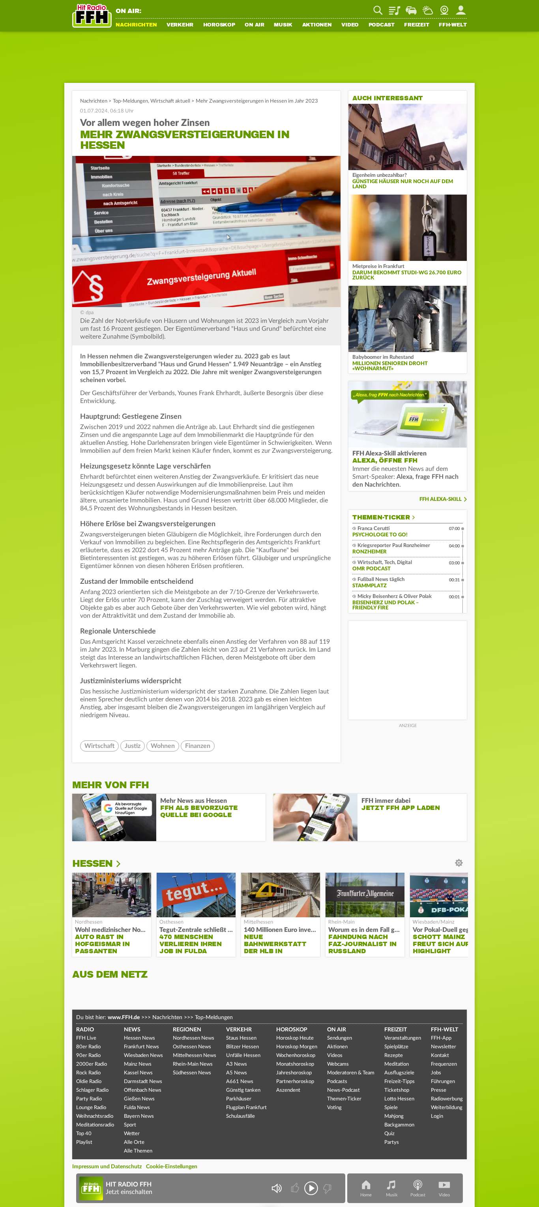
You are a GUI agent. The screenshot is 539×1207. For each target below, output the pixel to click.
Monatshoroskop (295, 1064)
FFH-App (441, 1038)
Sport (130, 1125)
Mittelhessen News (194, 1055)
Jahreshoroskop (294, 1073)
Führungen (443, 1081)
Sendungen (339, 1038)
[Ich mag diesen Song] (296, 1188)
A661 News (239, 1081)
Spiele (391, 1107)
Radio (85, 1030)
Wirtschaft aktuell (170, 101)
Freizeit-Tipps (399, 1081)
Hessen (92, 864)
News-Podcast (343, 1090)
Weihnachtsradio (94, 1116)
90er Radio (88, 1055)
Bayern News (139, 1116)
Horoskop (219, 25)
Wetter (428, 7)
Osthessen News (192, 1047)
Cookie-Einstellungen (171, 1167)
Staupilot (411, 7)
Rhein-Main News (193, 1064)
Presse (438, 1090)
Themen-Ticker (381, 517)
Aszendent (288, 1090)
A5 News (236, 1073)
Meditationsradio (95, 1125)
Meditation (396, 1064)
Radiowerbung (447, 1099)
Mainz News (138, 1064)
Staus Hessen (241, 1038)
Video (350, 25)
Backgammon (399, 1125)
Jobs (436, 1073)
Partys (391, 1142)
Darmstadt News (143, 1081)
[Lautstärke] (276, 1188)
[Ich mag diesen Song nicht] (326, 1188)
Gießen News (139, 1099)
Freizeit (416, 25)
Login (437, 1116)
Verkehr (180, 25)
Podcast (382, 25)
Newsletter (443, 1047)
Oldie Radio (88, 1081)
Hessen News (139, 1038)
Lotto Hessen (399, 1099)
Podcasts (337, 1081)
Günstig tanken (243, 1090)
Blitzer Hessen (242, 1047)
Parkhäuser (238, 1099)
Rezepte (393, 1055)
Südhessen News (192, 1073)
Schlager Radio (92, 1090)
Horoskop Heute (295, 1038)
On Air (254, 25)
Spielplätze (396, 1047)
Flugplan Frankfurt (246, 1107)
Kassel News (138, 1073)
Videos (334, 1055)
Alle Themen (138, 1151)
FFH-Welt (453, 25)
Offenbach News (142, 1090)
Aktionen (317, 25)
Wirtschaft (99, 746)
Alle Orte (134, 1142)
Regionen (187, 1030)
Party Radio (89, 1099)
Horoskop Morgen (296, 1047)
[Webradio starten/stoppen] (311, 1188)
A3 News (236, 1064)
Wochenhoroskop (295, 1055)
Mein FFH (461, 7)
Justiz (132, 746)
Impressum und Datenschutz (107, 1167)
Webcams (338, 1064)
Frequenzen (444, 1064)
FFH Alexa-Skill (440, 499)
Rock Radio (88, 1073)
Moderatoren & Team (350, 1073)
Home (366, 1195)
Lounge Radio (91, 1107)
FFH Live (86, 1038)
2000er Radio (91, 1064)
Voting (334, 1107)
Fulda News (137, 1107)
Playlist (395, 7)
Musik (283, 25)
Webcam (444, 7)
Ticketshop (396, 1090)
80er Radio (88, 1047)
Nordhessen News (193, 1038)
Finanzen (197, 746)
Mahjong (394, 1116)
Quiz (389, 1133)
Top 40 (84, 1133)
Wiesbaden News (143, 1055)
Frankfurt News (141, 1047)
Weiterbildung (446, 1107)
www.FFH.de (124, 1017)
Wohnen (163, 746)
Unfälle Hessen (243, 1055)
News (132, 1030)
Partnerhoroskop (295, 1081)
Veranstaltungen (402, 1038)
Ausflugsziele (399, 1073)
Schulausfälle (240, 1116)
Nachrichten (136, 25)
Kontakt (440, 1055)
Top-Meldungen (130, 101)
